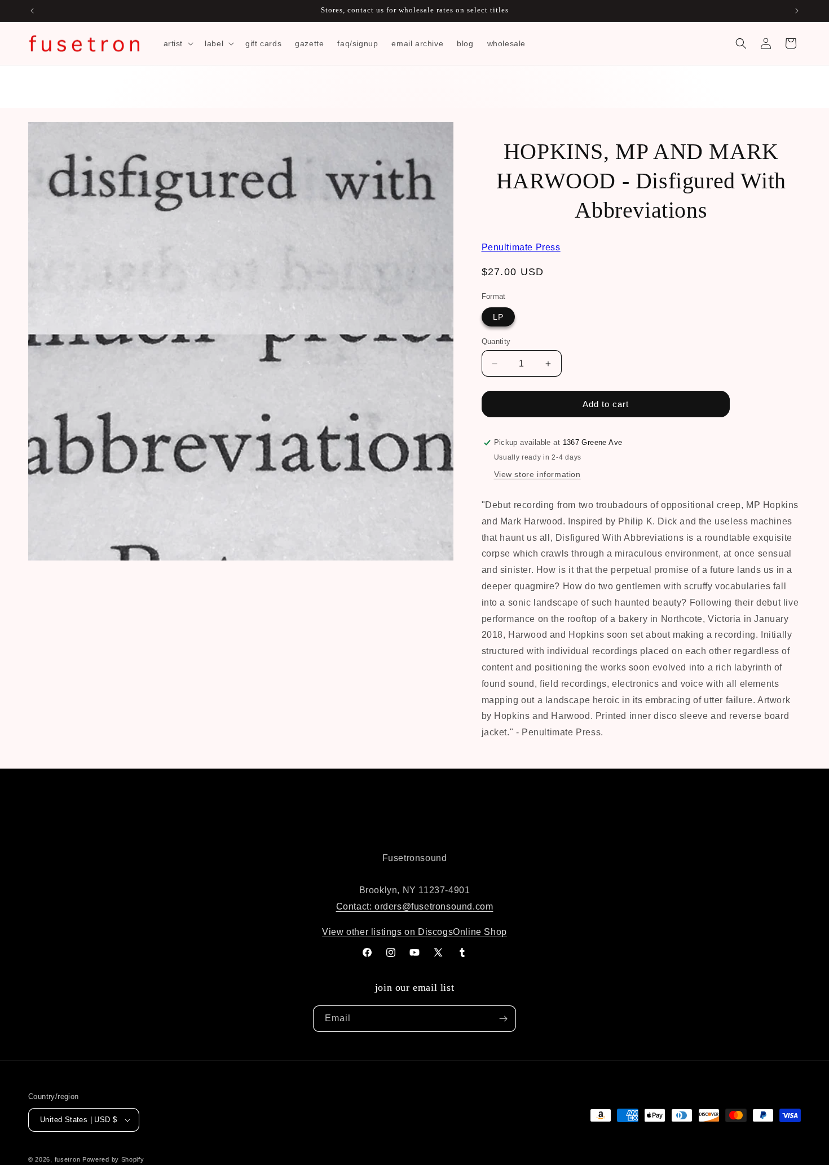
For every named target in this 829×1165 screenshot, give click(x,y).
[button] (178, 43)
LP (498, 316)
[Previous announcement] (32, 10)
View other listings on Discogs (387, 932)
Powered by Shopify (113, 1159)
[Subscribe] (503, 1018)
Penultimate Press (521, 247)
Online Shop (480, 932)
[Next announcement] (796, 10)
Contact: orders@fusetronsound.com (414, 906)
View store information (537, 474)
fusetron (68, 1159)
